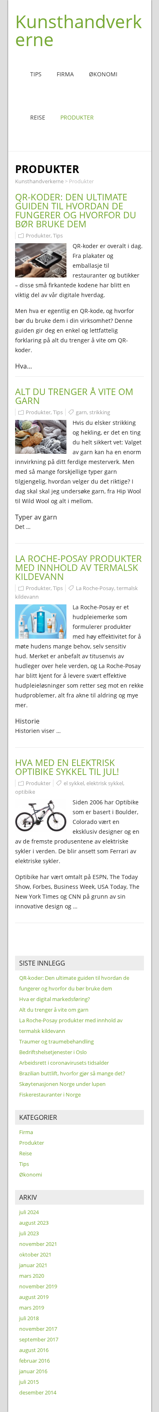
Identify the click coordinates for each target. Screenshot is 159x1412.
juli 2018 (29, 1318)
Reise (37, 117)
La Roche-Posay (95, 588)
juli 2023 (29, 1233)
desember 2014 (37, 1392)
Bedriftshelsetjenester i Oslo (53, 1052)
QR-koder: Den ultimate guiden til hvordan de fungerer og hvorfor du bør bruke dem (75, 210)
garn (81, 412)
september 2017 (38, 1339)
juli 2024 (29, 1212)
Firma (65, 74)
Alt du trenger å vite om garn (74, 395)
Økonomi (103, 74)
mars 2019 (31, 1307)
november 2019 (38, 1286)
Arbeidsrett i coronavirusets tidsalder (64, 1062)
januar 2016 (33, 1371)
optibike (25, 791)
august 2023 (34, 1222)
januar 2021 (33, 1265)
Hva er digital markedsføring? (54, 999)
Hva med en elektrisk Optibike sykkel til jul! (67, 766)
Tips (36, 74)
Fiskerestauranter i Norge (50, 1094)
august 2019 (34, 1297)
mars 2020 (31, 1275)
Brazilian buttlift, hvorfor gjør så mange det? (72, 1073)
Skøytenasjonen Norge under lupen (62, 1084)
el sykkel (74, 783)
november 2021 (38, 1244)
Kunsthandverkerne (78, 30)
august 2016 (34, 1350)
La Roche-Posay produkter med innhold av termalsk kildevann (78, 567)
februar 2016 (34, 1360)
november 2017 (38, 1328)
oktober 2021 (35, 1254)
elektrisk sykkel (104, 783)
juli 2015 (29, 1381)
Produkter (77, 117)
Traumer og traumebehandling (56, 1041)
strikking (99, 412)
